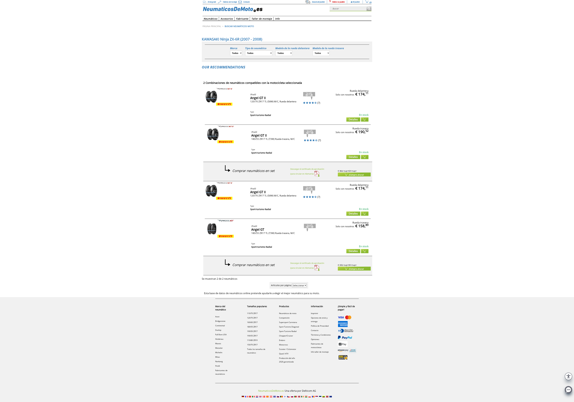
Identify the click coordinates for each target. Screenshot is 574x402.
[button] (568, 376)
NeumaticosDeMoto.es (271, 390)
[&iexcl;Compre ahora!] (364, 119)
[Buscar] (369, 8)
